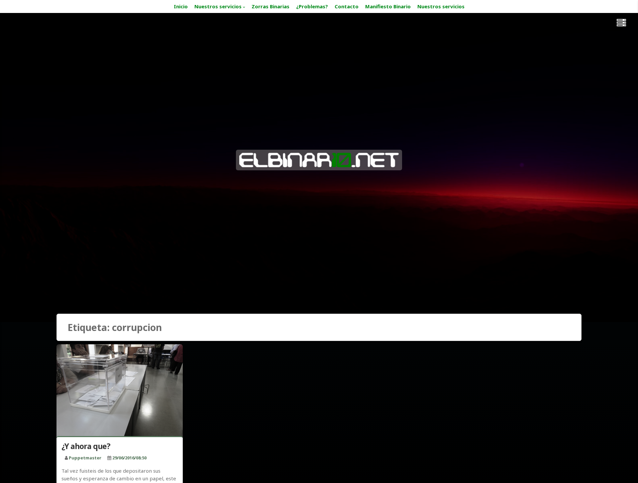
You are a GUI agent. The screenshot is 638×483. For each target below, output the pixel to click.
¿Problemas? (312, 6)
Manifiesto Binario (388, 6)
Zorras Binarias (270, 6)
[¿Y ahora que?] (119, 391)
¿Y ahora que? (85, 446)
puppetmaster (85, 458)
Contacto (347, 6)
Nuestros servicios (218, 6)
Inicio (181, 6)
